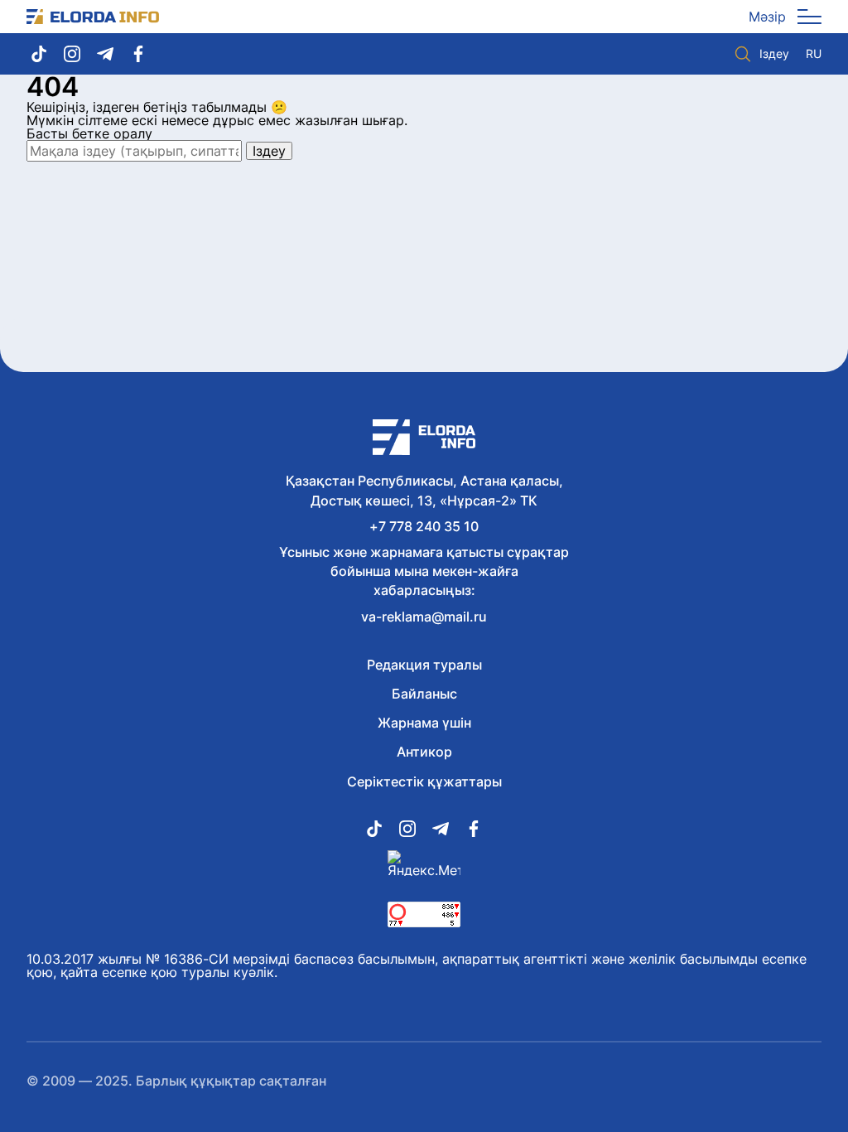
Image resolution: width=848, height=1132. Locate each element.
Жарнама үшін (424, 722)
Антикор (424, 751)
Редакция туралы (424, 664)
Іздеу (774, 53)
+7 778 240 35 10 (424, 526)
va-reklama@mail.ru (424, 616)
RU (814, 54)
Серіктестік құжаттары (424, 781)
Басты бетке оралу (89, 133)
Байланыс (424, 693)
